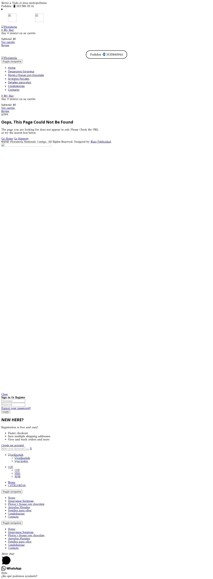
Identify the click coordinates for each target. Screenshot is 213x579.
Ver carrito (8, 42)
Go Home (7, 138)
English (18, 454)
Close (4, 394)
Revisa (5, 45)
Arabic (24, 461)
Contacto (13, 516)
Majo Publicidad (101, 141)
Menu (11, 482)
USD (17, 473)
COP (10, 467)
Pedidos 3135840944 (106, 54)
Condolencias (16, 513)
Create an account (12, 445)
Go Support (21, 138)
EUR (17, 476)
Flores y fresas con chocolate (26, 504)
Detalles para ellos (19, 510)
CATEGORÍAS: (17, 485)
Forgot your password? (16, 408)
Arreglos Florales (19, 507)
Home (11, 497)
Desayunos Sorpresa (20, 501)
